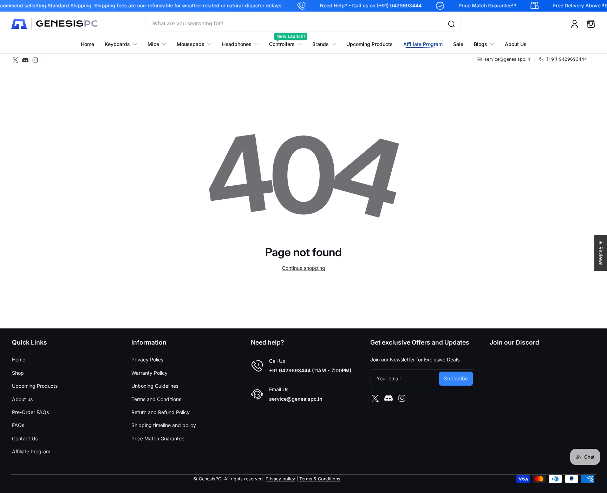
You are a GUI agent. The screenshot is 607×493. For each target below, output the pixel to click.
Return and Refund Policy (160, 412)
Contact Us (25, 438)
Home (18, 359)
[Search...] (451, 23)
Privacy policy (280, 478)
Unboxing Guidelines (154, 386)
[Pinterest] (25, 60)
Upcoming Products (35, 386)
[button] (591, 24)
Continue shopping (303, 268)
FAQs (18, 425)
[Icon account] (574, 24)
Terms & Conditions (319, 478)
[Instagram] (35, 60)
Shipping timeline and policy (163, 425)
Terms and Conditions (156, 399)
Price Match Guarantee (157, 438)
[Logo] (55, 24)
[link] (324, 44)
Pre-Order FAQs (30, 412)
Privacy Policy (147, 359)
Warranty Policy (149, 373)
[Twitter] (15, 60)
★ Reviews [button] (601, 252)
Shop (18, 373)
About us (22, 399)
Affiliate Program (31, 451)
